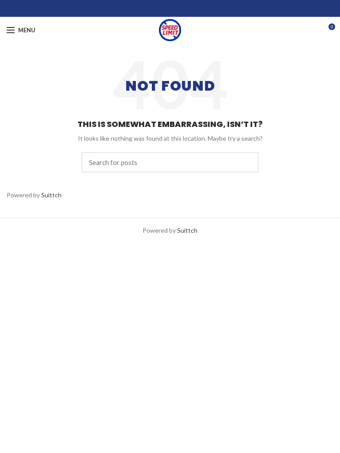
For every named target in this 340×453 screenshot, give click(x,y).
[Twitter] (159, 8)
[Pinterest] (192, 8)
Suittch (51, 195)
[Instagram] (170, 8)
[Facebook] (148, 8)
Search (247, 162)
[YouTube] (181, 8)
